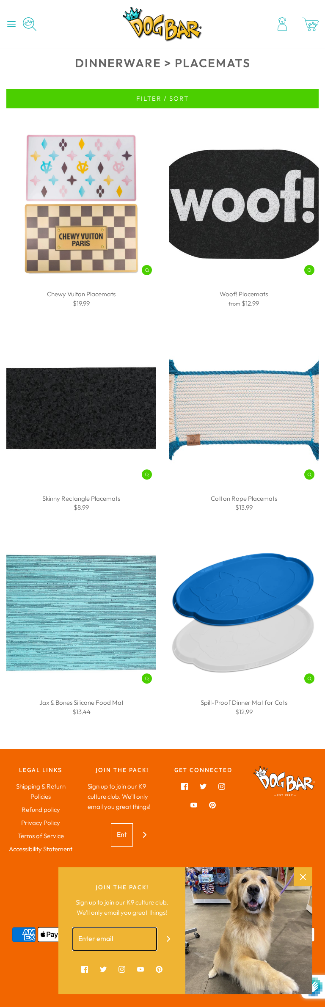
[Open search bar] (33, 24)
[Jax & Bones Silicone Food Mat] (81, 613)
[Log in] (282, 24)
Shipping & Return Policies (41, 791)
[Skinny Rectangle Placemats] (81, 409)
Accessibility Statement (40, 849)
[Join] (144, 835)
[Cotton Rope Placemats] (244, 409)
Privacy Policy (40, 823)
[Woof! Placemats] (244, 204)
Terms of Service (41, 836)
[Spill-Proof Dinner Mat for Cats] (244, 613)
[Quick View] (147, 269)
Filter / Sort (162, 98)
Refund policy (41, 810)
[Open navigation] (11, 24)
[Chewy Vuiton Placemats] (81, 204)
